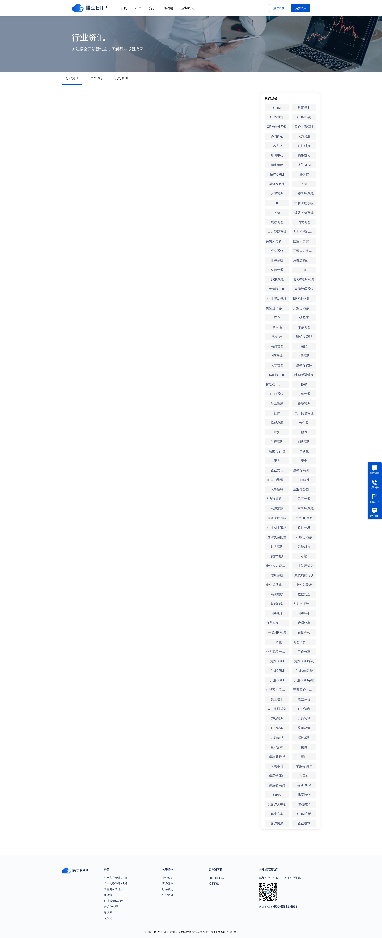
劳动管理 (277, 718)
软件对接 (277, 556)
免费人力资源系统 (277, 241)
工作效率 (304, 651)
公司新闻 (121, 78)
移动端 (168, 8)
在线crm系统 (304, 670)
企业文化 (277, 470)
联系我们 (167, 889)
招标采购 (304, 737)
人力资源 (304, 136)
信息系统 (277, 575)
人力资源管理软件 (304, 603)
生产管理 (277, 441)
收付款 (304, 422)
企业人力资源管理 (277, 565)
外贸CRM (304, 164)
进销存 (304, 174)
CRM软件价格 (277, 126)
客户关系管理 (304, 126)
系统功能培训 (304, 575)
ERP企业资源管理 (304, 298)
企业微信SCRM (113, 901)
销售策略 (277, 164)
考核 (277, 212)
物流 (304, 747)
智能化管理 (277, 451)
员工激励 (277, 403)
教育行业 (304, 107)
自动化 (304, 451)
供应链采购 (277, 785)
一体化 (277, 642)
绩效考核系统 (304, 212)
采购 (304, 346)
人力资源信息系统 (304, 231)
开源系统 (277, 260)
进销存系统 (277, 184)
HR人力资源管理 (277, 479)
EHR (304, 384)
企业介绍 (167, 878)
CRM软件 (277, 117)
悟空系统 (277, 250)
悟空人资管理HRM (115, 883)
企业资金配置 (276, 537)
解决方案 (277, 813)
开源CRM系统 (304, 680)
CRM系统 (304, 117)
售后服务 (277, 603)
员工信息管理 (304, 413)
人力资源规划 (276, 708)
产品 (138, 8)
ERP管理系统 (304, 279)
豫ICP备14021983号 (223, 932)
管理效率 (304, 622)
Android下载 (216, 878)
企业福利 (304, 708)
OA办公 (277, 145)
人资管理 (277, 193)
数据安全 (304, 594)
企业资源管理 (276, 298)
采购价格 (277, 737)
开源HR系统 (277, 632)
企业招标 (277, 747)
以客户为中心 (276, 804)
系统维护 (277, 594)
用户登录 (278, 8)
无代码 (108, 918)
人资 (304, 184)
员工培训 (277, 699)
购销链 (277, 336)
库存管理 (304, 327)
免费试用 (300, 8)
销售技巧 (304, 155)
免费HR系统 (304, 518)
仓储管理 (277, 269)
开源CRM (277, 680)
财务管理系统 (276, 518)
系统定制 (277, 508)
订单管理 (304, 393)
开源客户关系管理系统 (304, 689)
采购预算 (304, 718)
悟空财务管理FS (114, 889)
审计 (304, 756)
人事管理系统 (304, 508)
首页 (124, 8)
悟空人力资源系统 (304, 241)
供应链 (277, 327)
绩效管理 (277, 222)
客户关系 (277, 823)
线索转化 (304, 794)
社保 (277, 413)
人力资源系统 (276, 231)
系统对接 (304, 546)
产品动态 (96, 78)
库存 (277, 317)
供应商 (304, 317)
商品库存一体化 (277, 622)
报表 (304, 432)
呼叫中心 (277, 155)
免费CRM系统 (304, 661)
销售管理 (304, 441)
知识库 (108, 912)
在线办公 (304, 632)
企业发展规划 (304, 565)
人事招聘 (277, 489)
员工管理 (304, 498)
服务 (277, 460)
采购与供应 (304, 766)
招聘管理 (304, 222)
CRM (277, 107)
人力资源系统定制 (277, 498)
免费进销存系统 (304, 260)
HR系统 (277, 355)
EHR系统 (277, 393)
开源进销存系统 (304, 308)
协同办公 (277, 136)
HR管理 (277, 613)
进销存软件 (304, 365)
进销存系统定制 (304, 470)
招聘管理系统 (304, 203)
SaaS (277, 794)
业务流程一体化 (277, 651)
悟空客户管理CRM (115, 878)
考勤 (304, 556)
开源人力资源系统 (304, 250)
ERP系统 (277, 279)
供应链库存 (277, 775)
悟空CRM (277, 174)
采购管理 (277, 346)
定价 (152, 8)
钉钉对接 (304, 145)
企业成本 (277, 727)
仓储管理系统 (304, 288)
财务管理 (277, 546)
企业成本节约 (276, 527)
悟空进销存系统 (277, 308)
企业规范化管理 (277, 584)
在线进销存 (304, 537)
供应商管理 (277, 756)
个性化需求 (304, 584)
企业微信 (187, 8)
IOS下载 (214, 883)
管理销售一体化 (304, 642)
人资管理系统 (304, 193)
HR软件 (304, 479)
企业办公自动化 (304, 489)
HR (277, 203)
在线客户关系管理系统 (277, 689)
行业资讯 (72, 78)
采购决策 (304, 727)
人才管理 (277, 365)
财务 (277, 432)
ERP (304, 270)
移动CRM (304, 785)
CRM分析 (304, 813)
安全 (304, 460)
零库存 (304, 775)
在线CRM (277, 670)
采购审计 (277, 766)
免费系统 (277, 422)
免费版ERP (277, 288)
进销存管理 (304, 336)
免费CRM (277, 661)
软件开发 (304, 527)
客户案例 (167, 883)
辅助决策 (304, 804)
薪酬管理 (304, 403)
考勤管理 (304, 355)
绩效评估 (304, 699)
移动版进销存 (304, 374)
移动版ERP (277, 374)
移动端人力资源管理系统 (277, 384)
